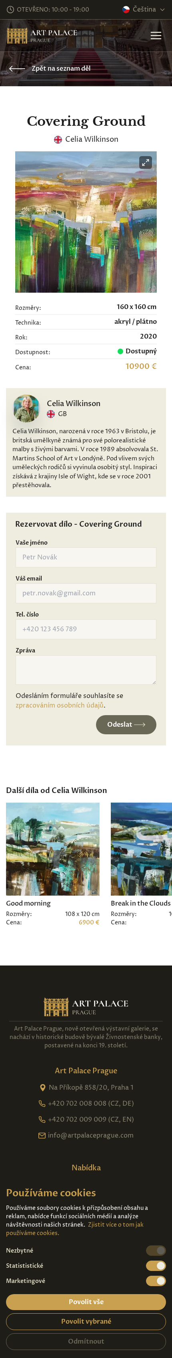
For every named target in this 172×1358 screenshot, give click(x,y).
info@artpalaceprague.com (91, 1135)
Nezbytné (19, 1251)
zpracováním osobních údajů (60, 705)
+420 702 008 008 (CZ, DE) (91, 1103)
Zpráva (25, 650)
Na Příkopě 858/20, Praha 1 (91, 1087)
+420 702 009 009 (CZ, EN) (91, 1119)
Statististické (24, 1266)
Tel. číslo (27, 615)
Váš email (29, 579)
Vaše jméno (32, 543)
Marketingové (25, 1281)
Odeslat (119, 724)
